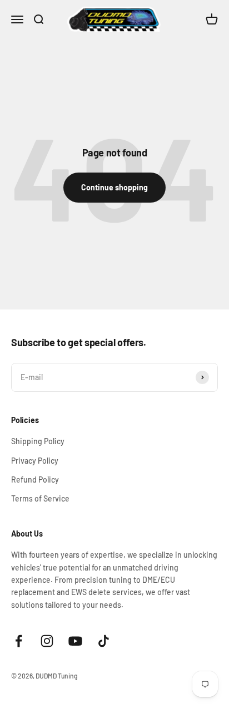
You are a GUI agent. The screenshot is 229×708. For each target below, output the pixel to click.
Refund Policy (35, 479)
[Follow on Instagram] (46, 640)
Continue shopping (114, 187)
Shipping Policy (37, 441)
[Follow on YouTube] (75, 640)
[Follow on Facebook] (18, 640)
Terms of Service (40, 498)
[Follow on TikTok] (103, 640)
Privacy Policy (34, 460)
